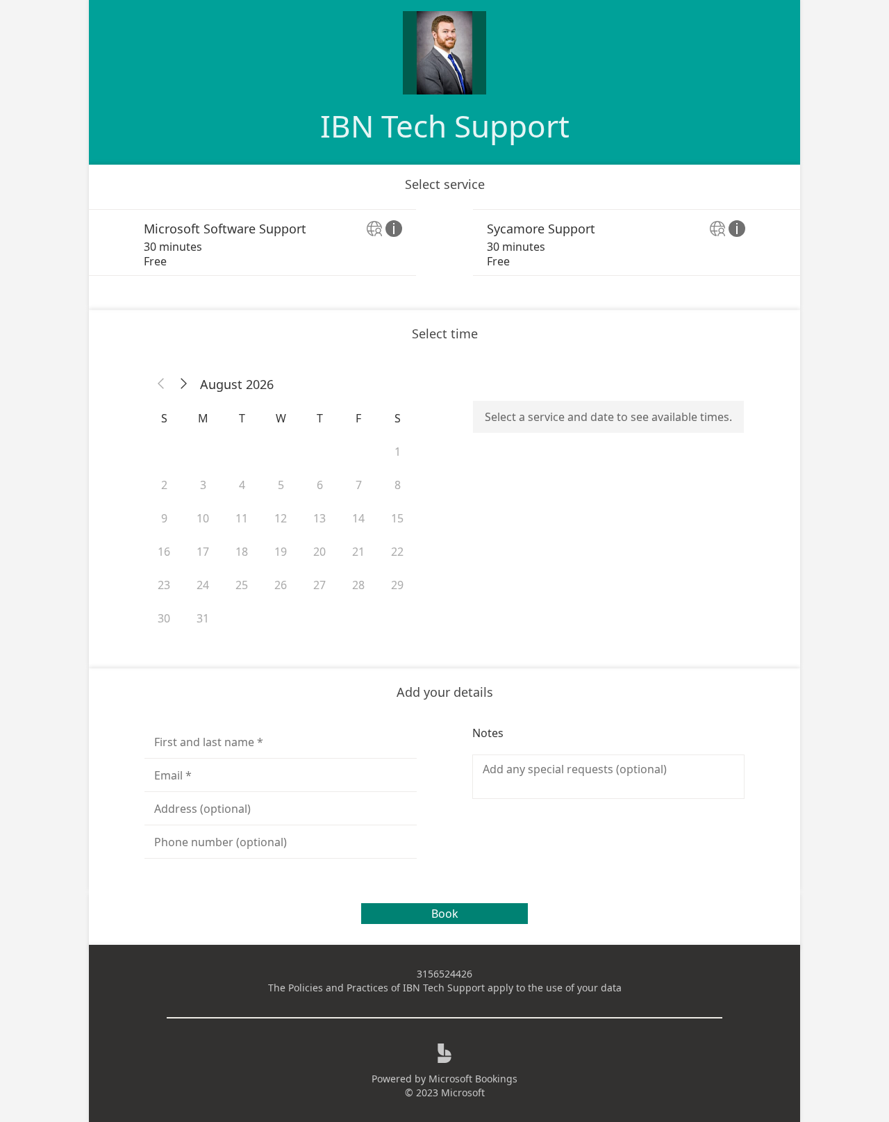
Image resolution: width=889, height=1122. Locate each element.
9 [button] (164, 518)
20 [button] (319, 551)
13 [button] (319, 518)
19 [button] (280, 551)
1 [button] (397, 451)
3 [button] (203, 485)
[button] (161, 384)
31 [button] (203, 618)
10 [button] (203, 518)
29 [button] (397, 585)
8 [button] (397, 485)
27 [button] (319, 585)
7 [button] (359, 485)
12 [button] (280, 518)
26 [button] (280, 585)
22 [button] (397, 551)
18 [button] (241, 551)
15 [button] (397, 518)
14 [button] (358, 518)
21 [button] (358, 551)
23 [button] (164, 585)
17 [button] (203, 551)
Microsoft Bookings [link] (473, 1078)
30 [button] (164, 618)
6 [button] (320, 485)
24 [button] (203, 585)
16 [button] (164, 551)
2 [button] (164, 485)
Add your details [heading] (445, 692)
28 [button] (358, 585)
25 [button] (241, 585)
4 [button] (242, 485)
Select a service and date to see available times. (608, 416)
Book (444, 913)
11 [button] (241, 518)
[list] (444, 242)
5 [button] (281, 485)
